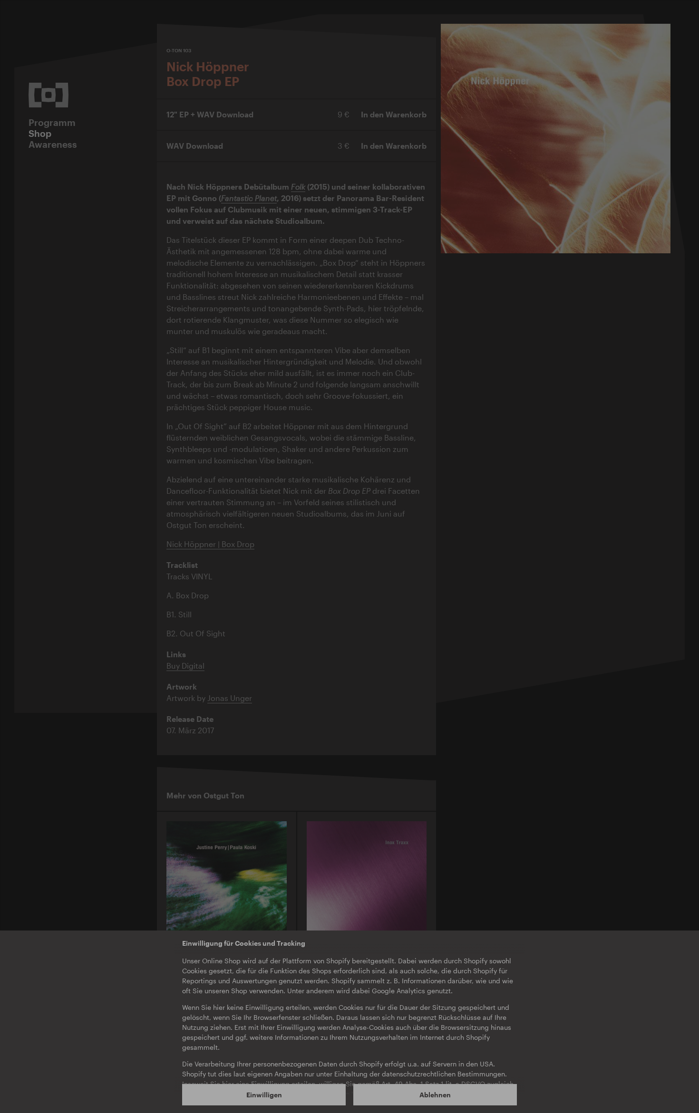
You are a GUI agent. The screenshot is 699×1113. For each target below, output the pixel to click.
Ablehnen (435, 1095)
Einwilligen (264, 1095)
